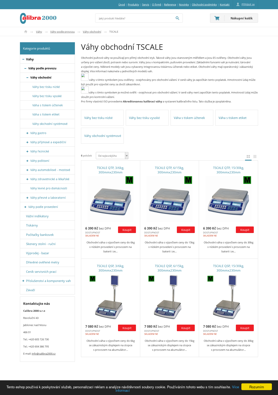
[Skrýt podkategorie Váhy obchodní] (27, 78)
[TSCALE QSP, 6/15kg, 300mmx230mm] (169, 297)
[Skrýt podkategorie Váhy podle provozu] (25, 68)
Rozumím (256, 386)
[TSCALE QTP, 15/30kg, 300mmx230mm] (228, 199)
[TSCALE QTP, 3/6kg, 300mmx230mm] (110, 199)
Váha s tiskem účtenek (189, 118)
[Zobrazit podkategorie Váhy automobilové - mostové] (27, 170)
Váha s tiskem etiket (232, 118)
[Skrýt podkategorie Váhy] (23, 59)
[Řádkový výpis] (255, 156)
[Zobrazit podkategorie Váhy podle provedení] (25, 207)
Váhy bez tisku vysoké (144, 118)
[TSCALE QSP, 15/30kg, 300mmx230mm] (228, 297)
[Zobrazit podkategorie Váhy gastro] (27, 133)
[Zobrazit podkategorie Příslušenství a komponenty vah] (23, 281)
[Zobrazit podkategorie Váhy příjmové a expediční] (27, 142)
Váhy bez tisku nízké (98, 118)
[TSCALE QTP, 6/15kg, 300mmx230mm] (169, 199)
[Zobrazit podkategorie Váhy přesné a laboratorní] (27, 198)
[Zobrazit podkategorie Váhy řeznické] (27, 151)
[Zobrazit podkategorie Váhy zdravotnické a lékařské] (27, 179)
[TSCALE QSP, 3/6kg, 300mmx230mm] (110, 297)
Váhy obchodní (92, 31)
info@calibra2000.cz (44, 353)
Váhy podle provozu (62, 31)
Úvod (25, 31)
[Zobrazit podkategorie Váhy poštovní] (27, 161)
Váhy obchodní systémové (102, 136)
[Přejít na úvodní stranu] (38, 15)
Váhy (39, 31)
